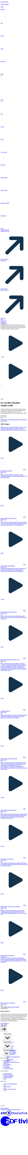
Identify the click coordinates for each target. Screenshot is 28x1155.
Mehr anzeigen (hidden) (13, 1007)
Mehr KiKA (6, 1050)
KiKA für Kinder (7, 1034)
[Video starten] (1, 385)
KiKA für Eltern (7, 1042)
